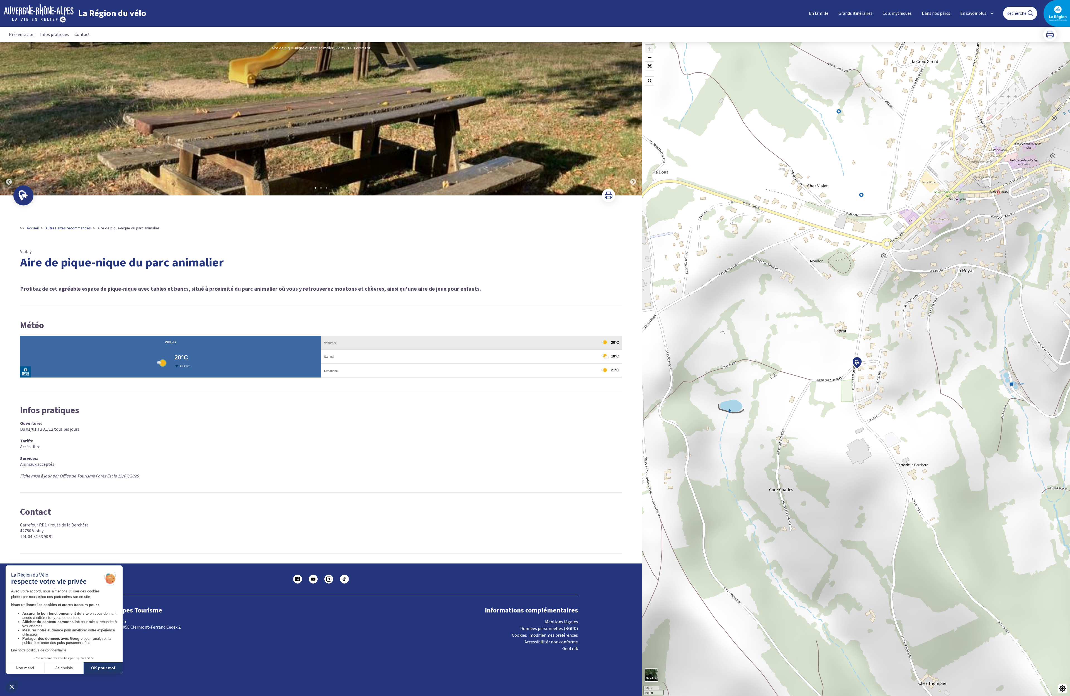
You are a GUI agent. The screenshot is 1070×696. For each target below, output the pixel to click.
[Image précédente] (9, 118)
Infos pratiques (54, 34)
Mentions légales (561, 622)
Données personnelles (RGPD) (549, 629)
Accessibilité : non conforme (551, 642)
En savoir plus (973, 13)
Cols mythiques (897, 13)
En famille (818, 13)
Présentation (22, 34)
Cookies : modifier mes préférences (545, 635)
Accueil (33, 228)
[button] (649, 66)
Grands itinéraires (855, 13)
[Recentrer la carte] (649, 81)
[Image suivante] (633, 118)
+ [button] (649, 48)
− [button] (649, 57)
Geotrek (570, 649)
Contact (82, 34)
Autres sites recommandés (68, 228)
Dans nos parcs (936, 13)
